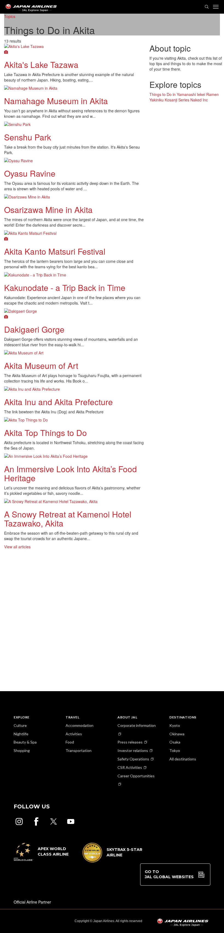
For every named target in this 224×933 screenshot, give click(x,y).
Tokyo (174, 750)
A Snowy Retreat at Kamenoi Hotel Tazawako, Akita (67, 518)
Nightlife (21, 734)
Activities (74, 734)
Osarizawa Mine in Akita (48, 209)
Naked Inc (199, 100)
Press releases (130, 742)
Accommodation (79, 725)
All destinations (182, 759)
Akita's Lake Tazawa (41, 64)
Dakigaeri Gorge (34, 329)
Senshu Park (27, 137)
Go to (169, 874)
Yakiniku (156, 100)
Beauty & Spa (25, 742)
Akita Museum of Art (41, 365)
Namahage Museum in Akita (56, 101)
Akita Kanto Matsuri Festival (54, 251)
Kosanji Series (177, 100)
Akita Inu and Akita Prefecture (58, 402)
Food (70, 742)
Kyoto (174, 725)
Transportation (79, 750)
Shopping (22, 750)
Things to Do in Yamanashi (172, 94)
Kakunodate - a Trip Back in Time (64, 287)
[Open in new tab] (19, 821)
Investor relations (132, 750)
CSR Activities (129, 767)
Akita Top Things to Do (45, 432)
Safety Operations (133, 759)
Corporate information (136, 725)
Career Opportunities (136, 776)
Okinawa (176, 734)
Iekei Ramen (208, 94)
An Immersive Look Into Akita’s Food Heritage (70, 473)
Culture (20, 725)
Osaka (174, 742)
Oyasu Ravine (29, 173)
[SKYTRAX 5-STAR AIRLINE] (112, 860)
